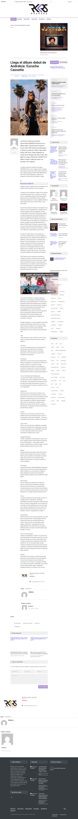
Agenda (12, 655)
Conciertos (21, 655)
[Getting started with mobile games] (54, 37)
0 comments (33, 76)
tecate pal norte (61, 397)
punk (56, 384)
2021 (61, 343)
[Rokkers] (24, 595)
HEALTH (60, 246)
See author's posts (33, 608)
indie (58, 363)
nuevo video (62, 377)
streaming (53, 397)
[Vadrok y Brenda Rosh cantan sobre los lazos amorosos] (59, 262)
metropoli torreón (55, 367)
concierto (59, 353)
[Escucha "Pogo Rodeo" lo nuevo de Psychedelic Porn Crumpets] (34, 782)
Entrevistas (27, 19)
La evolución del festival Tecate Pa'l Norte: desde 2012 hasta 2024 (59, 131)
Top (64, 809)
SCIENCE (53, 321)
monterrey (63, 367)
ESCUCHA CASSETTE (26, 183)
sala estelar (53, 394)
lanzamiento (63, 363)
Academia (41, 19)
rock (57, 387)
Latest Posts (28, 588)
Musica (52, 370)
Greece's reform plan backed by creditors (20, 25)
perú (64, 380)
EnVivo (59, 298)
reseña (52, 387)
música (63, 370)
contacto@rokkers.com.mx (38, 581)
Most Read (54, 62)
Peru (60, 380)
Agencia (49, 19)
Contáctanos (54, 816)
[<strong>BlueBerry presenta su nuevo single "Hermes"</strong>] (59, 72)
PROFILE (14, 152)
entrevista (53, 357)
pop (52, 384)
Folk (57, 360)
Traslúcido (58, 328)
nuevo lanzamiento (55, 373)
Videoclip (63, 400)
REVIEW (59, 311)
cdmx (62, 347)
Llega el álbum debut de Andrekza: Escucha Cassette (28, 66)
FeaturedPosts (62, 85)
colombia (53, 353)
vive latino (53, 404)
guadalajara (63, 360)
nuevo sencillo (54, 377)
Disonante (62, 294)
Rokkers (17, 76)
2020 (57, 343)
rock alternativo (54, 390)
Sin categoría (60, 321)
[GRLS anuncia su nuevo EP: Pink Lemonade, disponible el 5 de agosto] (39, 643)
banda (57, 347)
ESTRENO (63, 357)
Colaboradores (63, 814)
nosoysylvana (63, 212)
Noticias (13, 19)
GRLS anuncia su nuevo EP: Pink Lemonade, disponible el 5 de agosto (23, 1)
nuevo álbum (54, 380)
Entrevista (53, 298)
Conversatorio (54, 294)
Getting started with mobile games (48, 52)
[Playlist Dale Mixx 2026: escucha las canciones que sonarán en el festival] (19, 643)
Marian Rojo (54, 212)
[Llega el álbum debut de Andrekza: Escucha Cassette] (29, 107)
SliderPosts (34, 74)
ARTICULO (16, 655)
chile (52, 350)
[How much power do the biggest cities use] (54, 245)
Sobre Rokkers (55, 814)
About (22, 588)
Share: (12, 616)
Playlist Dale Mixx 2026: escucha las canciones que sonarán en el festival (62, 150)
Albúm (52, 347)
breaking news (33, 655)
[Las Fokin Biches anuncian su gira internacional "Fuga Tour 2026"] (54, 175)
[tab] (54, 63)
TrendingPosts (40, 74)
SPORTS (42, 54)
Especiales (34, 19)
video (58, 400)
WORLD (12, 27)
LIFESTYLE (60, 237)
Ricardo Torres (63, 198)
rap (60, 384)
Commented (63, 62)
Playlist (61, 308)
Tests (52, 328)
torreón (52, 400)
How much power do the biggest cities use (62, 243)
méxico (58, 370)
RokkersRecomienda (25, 74)
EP (58, 357)
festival (52, 360)
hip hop (52, 363)
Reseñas (19, 19)
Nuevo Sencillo (54, 308)
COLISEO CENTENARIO (60, 350)
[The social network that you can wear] (54, 236)
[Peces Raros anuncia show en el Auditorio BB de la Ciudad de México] (34, 797)
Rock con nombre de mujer (58, 105)
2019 (52, 343)
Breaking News (16, 74)
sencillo (60, 394)
